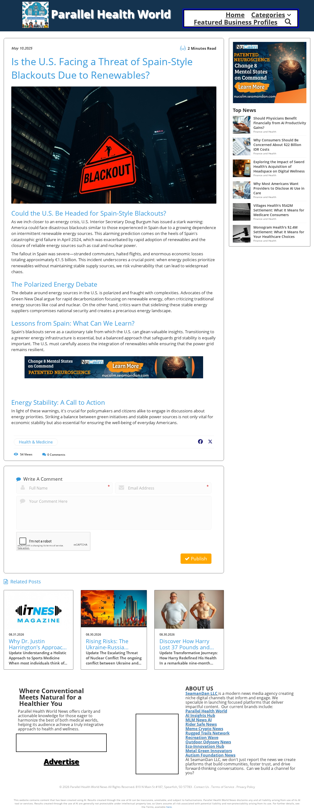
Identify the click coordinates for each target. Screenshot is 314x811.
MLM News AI (198, 720)
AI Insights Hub (200, 715)
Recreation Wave (201, 737)
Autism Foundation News (210, 755)
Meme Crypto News (204, 728)
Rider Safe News (201, 724)
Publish (198, 558)
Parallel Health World (206, 711)
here (169, 807)
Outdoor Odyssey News (208, 742)
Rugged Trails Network (207, 733)
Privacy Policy (245, 787)
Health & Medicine (36, 442)
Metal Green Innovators (208, 750)
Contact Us (201, 787)
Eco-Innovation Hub (204, 746)
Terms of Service (222, 787)
